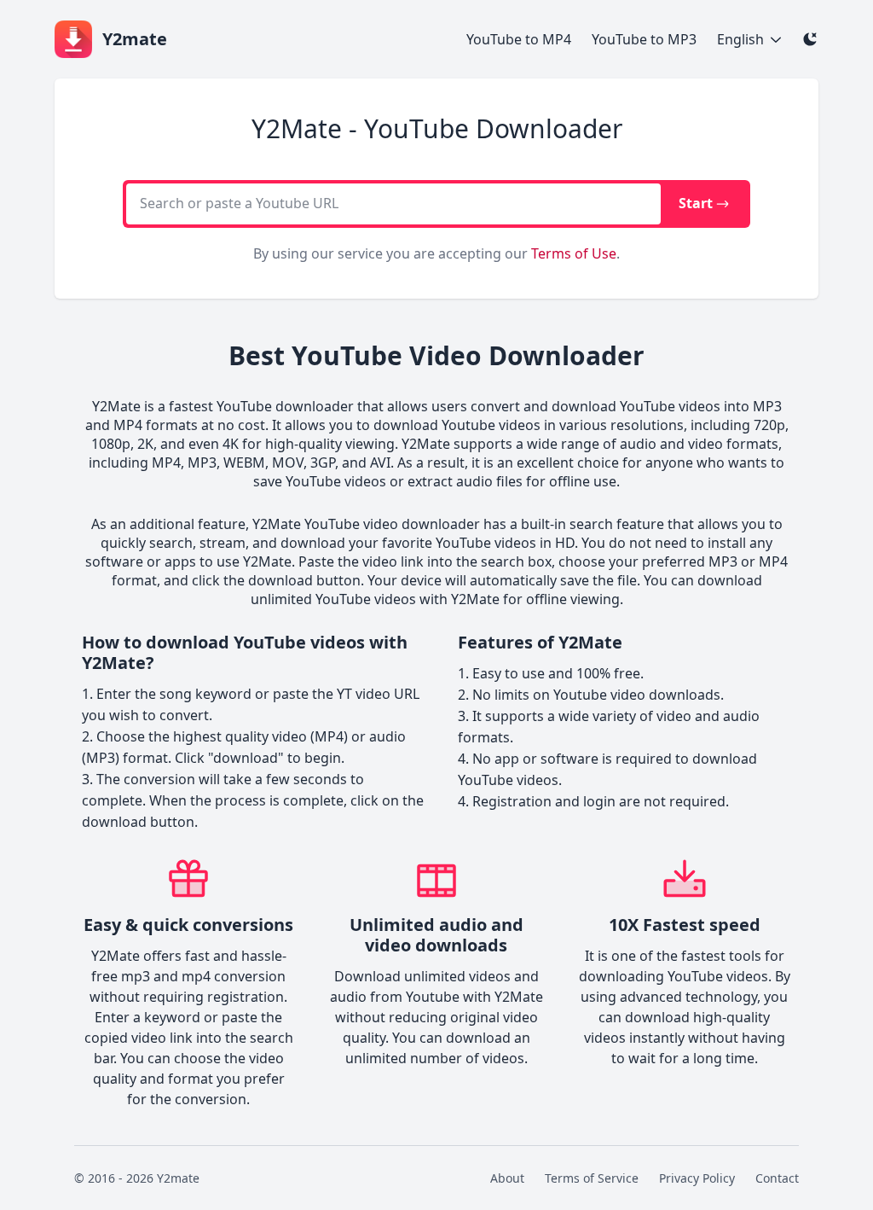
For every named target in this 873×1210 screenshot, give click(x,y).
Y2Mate (116, 406)
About (507, 1178)
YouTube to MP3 (644, 39)
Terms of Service (592, 1178)
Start (696, 203)
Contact (777, 1178)
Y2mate (178, 1178)
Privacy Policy (697, 1178)
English (740, 39)
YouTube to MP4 (518, 39)
